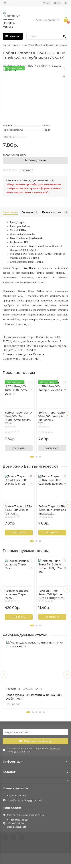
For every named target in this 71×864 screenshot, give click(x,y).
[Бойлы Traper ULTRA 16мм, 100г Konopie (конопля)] (52, 393)
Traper (46, 129)
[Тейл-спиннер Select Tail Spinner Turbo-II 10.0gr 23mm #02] (52, 571)
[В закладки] (63, 68)
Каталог (9, 772)
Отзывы (29, 212)
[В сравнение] (63, 75)
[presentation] (4, 415)
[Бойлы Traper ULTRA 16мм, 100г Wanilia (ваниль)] (19, 487)
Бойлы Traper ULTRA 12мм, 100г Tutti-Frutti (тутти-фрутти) (18, 416)
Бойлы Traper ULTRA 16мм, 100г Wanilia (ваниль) (18, 510)
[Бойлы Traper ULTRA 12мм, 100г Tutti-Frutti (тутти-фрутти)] (19, 393)
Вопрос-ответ (54, 212)
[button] (32, 457)
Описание (10, 212)
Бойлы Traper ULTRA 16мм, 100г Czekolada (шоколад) (52, 510)
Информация (13, 761)
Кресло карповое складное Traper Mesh (16, 594)
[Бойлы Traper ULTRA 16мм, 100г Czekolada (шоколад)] (52, 487)
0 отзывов (26, 170)
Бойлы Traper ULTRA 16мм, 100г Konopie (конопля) (52, 416)
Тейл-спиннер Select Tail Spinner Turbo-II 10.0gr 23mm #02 (52, 594)
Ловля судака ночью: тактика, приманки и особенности (34, 696)
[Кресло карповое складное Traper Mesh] (19, 571)
